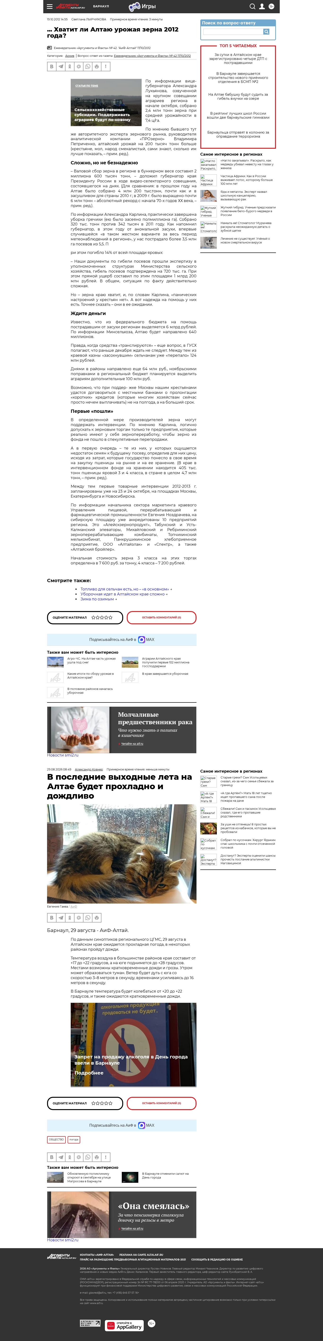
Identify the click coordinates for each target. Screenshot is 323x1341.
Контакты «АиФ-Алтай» (97, 1254)
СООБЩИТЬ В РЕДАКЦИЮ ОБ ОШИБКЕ (217, 1259)
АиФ (73, 906)
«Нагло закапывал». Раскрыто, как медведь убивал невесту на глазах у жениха (247, 164)
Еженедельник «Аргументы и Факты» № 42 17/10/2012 (152, 56)
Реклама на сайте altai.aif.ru (141, 1254)
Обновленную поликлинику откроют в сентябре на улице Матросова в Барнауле (89, 1177)
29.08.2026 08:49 (59, 769)
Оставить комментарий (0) (161, 617)
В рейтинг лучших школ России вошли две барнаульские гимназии (238, 116)
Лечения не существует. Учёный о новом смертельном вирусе (245, 240)
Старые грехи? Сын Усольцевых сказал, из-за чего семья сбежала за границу (247, 781)
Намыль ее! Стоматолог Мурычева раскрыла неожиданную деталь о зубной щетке (246, 226)
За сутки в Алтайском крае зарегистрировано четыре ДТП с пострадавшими (238, 59)
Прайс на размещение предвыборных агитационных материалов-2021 (133, 1259)
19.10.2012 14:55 (57, 19)
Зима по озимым (97, 599)
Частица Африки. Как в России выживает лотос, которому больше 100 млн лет (247, 179)
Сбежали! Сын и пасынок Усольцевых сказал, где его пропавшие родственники (248, 812)
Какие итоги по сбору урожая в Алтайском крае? (90, 675)
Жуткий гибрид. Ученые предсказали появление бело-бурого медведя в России (248, 211)
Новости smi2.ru (63, 755)
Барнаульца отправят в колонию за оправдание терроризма (238, 134)
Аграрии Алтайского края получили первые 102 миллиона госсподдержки (165, 662)
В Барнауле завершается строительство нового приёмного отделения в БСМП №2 (238, 78)
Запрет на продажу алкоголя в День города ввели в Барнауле (131, 1060)
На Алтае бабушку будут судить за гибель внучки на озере (238, 97)
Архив (69, 56)
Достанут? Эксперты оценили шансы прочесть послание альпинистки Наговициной (248, 859)
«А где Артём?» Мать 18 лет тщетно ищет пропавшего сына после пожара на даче (246, 796)
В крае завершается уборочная (165, 673)
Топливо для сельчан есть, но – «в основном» (125, 589)
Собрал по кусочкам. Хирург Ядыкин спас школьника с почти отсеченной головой (248, 843)
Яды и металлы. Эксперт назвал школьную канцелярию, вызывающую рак (244, 195)
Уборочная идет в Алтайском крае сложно (123, 594)
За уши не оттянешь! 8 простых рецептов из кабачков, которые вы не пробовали (248, 828)
